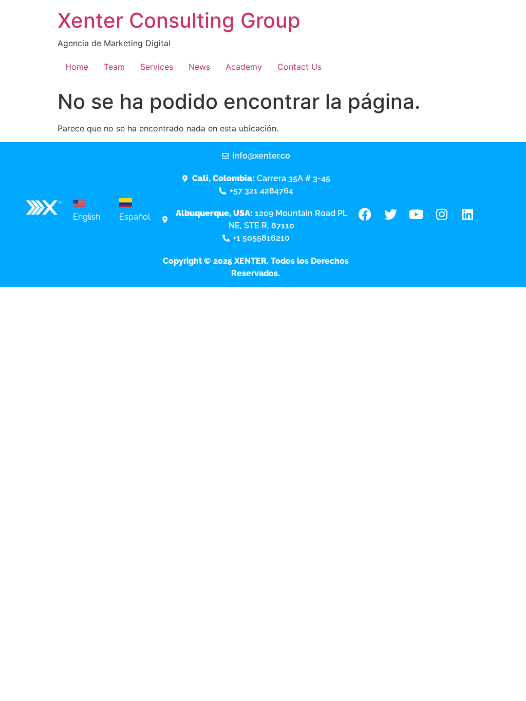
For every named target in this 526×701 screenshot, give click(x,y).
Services (156, 67)
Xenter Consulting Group (179, 20)
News (199, 67)
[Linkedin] (467, 214)
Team (114, 67)
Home (76, 67)
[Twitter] (390, 214)
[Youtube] (416, 214)
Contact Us (299, 67)
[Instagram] (442, 214)
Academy (244, 67)
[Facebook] (365, 214)
